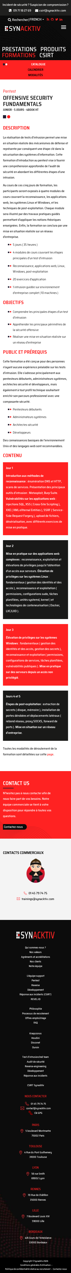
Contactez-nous (13, 826)
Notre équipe (35, 966)
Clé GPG (38, 1113)
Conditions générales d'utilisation (35, 1265)
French (35, 19)
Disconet (35, 1042)
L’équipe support (35, 976)
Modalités (35, 75)
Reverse (35, 985)
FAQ (36, 1023)
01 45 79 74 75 (38, 1104)
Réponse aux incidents (35, 1076)
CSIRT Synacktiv (35, 1085)
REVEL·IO (35, 999)
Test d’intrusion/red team (35, 1057)
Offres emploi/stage (35, 1018)
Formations (19, 55)
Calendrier (35, 69)
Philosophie (35, 1009)
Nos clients (35, 961)
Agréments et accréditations (35, 957)
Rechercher (19, 20)
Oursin (35, 1047)
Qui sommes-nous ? (35, 947)
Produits (53, 49)
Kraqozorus (35, 1033)
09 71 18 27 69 (22, 10)
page (50, 754)
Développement (35, 990)
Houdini (35, 1038)
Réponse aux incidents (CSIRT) (35, 994)
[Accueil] (22, 28)
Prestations (19, 49)
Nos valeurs (35, 952)
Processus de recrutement (35, 1013)
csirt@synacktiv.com (52, 10)
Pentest (35, 980)
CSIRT (46, 55)
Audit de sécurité (35, 1062)
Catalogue (38, 64)
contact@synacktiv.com (38, 1108)
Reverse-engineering (35, 1066)
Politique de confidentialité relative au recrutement (27, 1269)
